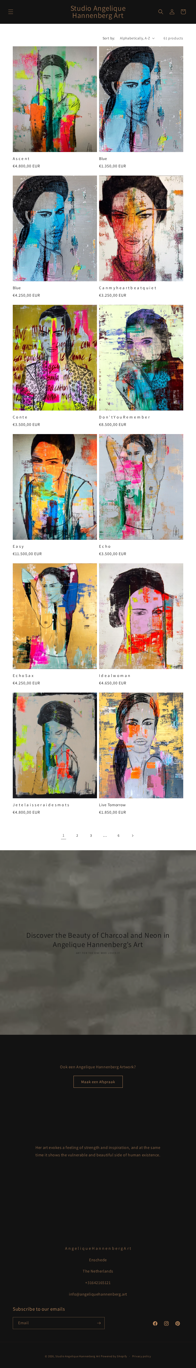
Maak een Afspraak (98, 1081)
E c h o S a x (23, 675)
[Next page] (132, 835)
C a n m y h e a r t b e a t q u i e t (127, 287)
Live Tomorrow (112, 804)
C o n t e (20, 417)
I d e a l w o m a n (114, 675)
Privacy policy (141, 1356)
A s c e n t (21, 158)
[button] (10, 11)
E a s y (18, 546)
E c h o (105, 546)
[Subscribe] (98, 1323)
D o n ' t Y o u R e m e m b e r (124, 417)
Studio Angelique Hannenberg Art (77, 1356)
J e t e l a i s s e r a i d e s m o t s (41, 804)
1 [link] (64, 835)
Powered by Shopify (114, 1356)
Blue (103, 158)
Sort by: (109, 38)
